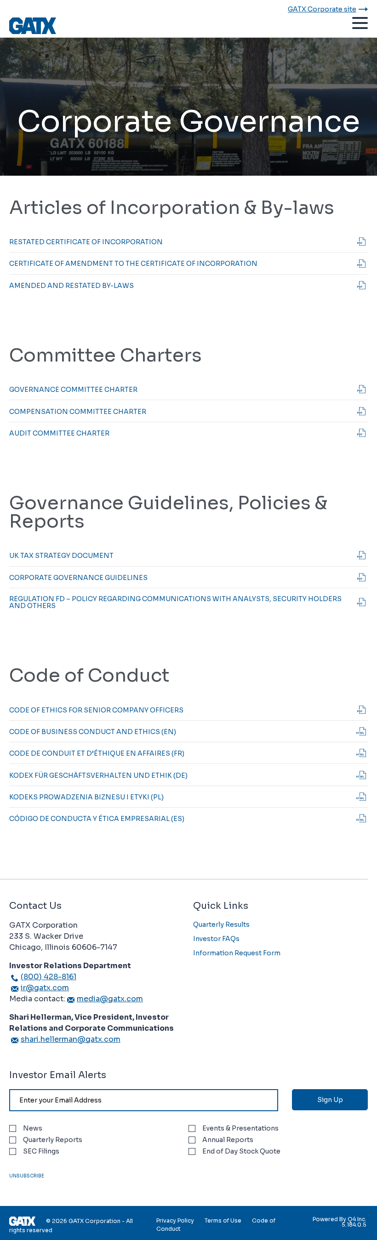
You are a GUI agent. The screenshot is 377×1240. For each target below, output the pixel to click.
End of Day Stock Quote (241, 1151)
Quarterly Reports (52, 1140)
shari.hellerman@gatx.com (70, 1039)
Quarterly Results (221, 924)
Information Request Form (236, 953)
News (32, 1128)
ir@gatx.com (45, 988)
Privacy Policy (175, 1220)
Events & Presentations (240, 1128)
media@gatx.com (110, 999)
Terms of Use (223, 1220)
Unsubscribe (26, 1176)
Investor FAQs (216, 939)
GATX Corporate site (322, 9)
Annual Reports (227, 1140)
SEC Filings (41, 1151)
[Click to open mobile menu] (360, 24)
